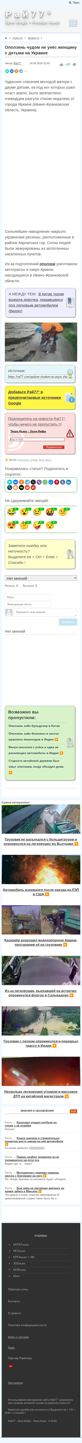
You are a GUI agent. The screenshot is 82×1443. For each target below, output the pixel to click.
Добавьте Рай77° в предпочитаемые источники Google (34, 397)
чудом (33, 459)
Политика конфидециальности (27, 1325)
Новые (10, 585)
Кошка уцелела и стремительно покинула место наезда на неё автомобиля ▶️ (34, 1141)
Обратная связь (18, 1289)
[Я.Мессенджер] (7, 71)
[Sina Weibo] (33, 487)
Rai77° (18, 63)
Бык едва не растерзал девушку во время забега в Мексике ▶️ (34, 1190)
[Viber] (39, 482)
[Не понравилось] (74, 64)
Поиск (76, 2)
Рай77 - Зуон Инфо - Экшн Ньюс (27, 1421)
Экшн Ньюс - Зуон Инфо (28, 431)
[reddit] (27, 487)
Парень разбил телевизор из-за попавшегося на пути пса (32, 1158)
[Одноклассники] (16, 71)
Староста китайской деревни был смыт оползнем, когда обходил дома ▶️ (36, 766)
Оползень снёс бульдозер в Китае (34, 725)
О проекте (14, 1313)
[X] (33, 482)
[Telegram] (21, 71)
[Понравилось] (61, 64)
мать (48, 459)
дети (41, 459)
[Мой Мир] (50, 482)
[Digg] (21, 487)
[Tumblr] (62, 482)
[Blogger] (15, 487)
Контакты (14, 1301)
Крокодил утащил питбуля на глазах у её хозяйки (31, 1124)
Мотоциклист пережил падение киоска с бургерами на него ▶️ (32, 1174)
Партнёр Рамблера (20, 1358)
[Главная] (6, 38)
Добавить (68, 622)
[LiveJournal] (9, 487)
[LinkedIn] (68, 482)
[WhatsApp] (45, 482)
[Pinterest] (56, 482)
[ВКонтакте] (12, 71)
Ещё (73, 1111)
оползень (23, 459)
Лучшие (28, 585)
